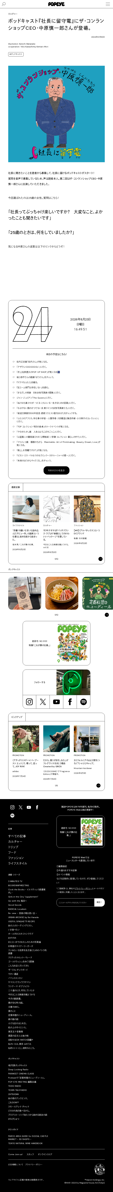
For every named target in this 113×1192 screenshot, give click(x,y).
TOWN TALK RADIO (17, 1090)
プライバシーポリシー (83, 888)
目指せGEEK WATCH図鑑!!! (20, 1039)
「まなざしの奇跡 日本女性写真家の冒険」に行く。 (39, 392)
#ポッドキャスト (15, 54)
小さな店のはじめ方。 (17, 1023)
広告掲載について (15, 1164)
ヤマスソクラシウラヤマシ (19, 982)
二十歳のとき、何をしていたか (21, 990)
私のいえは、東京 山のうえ (19, 1044)
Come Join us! (15, 1154)
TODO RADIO (14, 1086)
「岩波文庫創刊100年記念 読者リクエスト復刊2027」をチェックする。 (47, 413)
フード (12, 853)
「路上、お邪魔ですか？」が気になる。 (32, 450)
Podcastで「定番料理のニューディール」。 (26, 1077)
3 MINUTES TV (15, 881)
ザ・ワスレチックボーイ (18, 969)
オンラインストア (45, 1154)
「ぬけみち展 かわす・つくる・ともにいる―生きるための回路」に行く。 (46, 403)
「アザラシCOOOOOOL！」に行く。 (32, 367)
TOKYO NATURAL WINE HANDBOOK (25, 1143)
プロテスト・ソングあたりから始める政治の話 (27, 1114)
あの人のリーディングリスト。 (20, 925)
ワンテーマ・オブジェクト (18, 986)
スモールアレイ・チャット (18, 1106)
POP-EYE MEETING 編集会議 (22, 1082)
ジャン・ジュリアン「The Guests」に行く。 (35, 397)
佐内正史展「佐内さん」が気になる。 (32, 361)
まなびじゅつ (13, 1119)
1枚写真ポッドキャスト (17, 1065)
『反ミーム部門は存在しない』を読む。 (33, 387)
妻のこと (12, 1011)
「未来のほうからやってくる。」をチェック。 (34, 460)
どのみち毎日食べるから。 (19, 1110)
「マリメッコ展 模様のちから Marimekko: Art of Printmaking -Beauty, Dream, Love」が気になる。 (58, 443)
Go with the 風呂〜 (17, 901)
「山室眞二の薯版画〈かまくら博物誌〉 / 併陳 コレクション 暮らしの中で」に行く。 (52, 437)
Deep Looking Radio (18, 1069)
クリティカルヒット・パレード (20, 957)
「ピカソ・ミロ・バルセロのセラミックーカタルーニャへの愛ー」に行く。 (46, 455)
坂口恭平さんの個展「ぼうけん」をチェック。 (35, 377)
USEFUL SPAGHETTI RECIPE (21, 921)
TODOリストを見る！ (56, 470)
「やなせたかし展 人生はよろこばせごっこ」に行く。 (39, 431)
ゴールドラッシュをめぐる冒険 (21, 961)
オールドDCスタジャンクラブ (20, 933)
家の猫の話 (13, 1019)
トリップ (13, 847)
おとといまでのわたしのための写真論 (24, 942)
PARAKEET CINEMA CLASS (21, 1073)
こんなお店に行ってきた (18, 965)
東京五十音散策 (15, 1031)
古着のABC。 (14, 1007)
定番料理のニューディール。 (20, 1015)
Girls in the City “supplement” (23, 896)
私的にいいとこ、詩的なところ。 (21, 1048)
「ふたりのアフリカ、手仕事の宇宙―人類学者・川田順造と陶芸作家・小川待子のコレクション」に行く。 (58, 420)
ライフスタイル (17, 863)
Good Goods (15, 905)
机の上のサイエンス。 (17, 1027)
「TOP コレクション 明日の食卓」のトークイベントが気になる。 (43, 426)
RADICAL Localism (17, 909)
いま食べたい (14, 929)
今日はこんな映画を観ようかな (21, 994)
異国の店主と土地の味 (18, 1035)
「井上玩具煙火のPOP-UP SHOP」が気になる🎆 (38, 372)
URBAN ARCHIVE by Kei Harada (23, 917)
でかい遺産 (13, 974)
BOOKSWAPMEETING (18, 885)
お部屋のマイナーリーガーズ (20, 946)
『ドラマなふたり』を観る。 (27, 382)
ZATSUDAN (13, 1094)
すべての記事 (17, 836)
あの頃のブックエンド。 (18, 1098)
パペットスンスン (15, 978)
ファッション (16, 858)
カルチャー (15, 842)
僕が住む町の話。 (16, 1002)
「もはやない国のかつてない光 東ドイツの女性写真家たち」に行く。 (46, 408)
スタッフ (30, 1154)
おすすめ (12, 938)
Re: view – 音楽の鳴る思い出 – (22, 913)
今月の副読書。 (14, 998)
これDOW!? (13, 1102)
